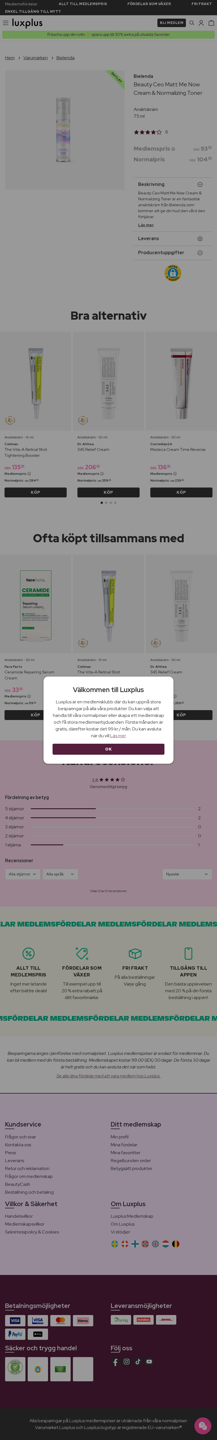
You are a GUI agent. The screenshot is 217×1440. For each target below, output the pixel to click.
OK (108, 749)
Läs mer (118, 736)
